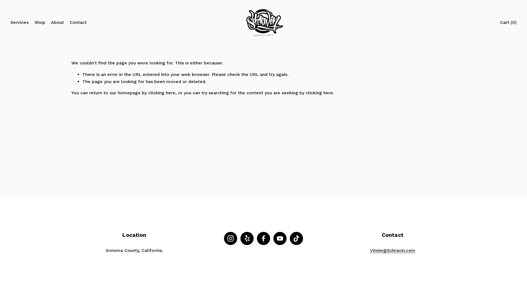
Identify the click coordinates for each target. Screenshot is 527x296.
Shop (40, 22)
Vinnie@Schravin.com (392, 250)
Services (19, 22)
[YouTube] (280, 238)
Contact (78, 22)
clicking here (161, 92)
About (57, 22)
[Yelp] (247, 238)
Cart (508, 22)
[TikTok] (296, 238)
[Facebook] (263, 238)
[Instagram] (230, 238)
